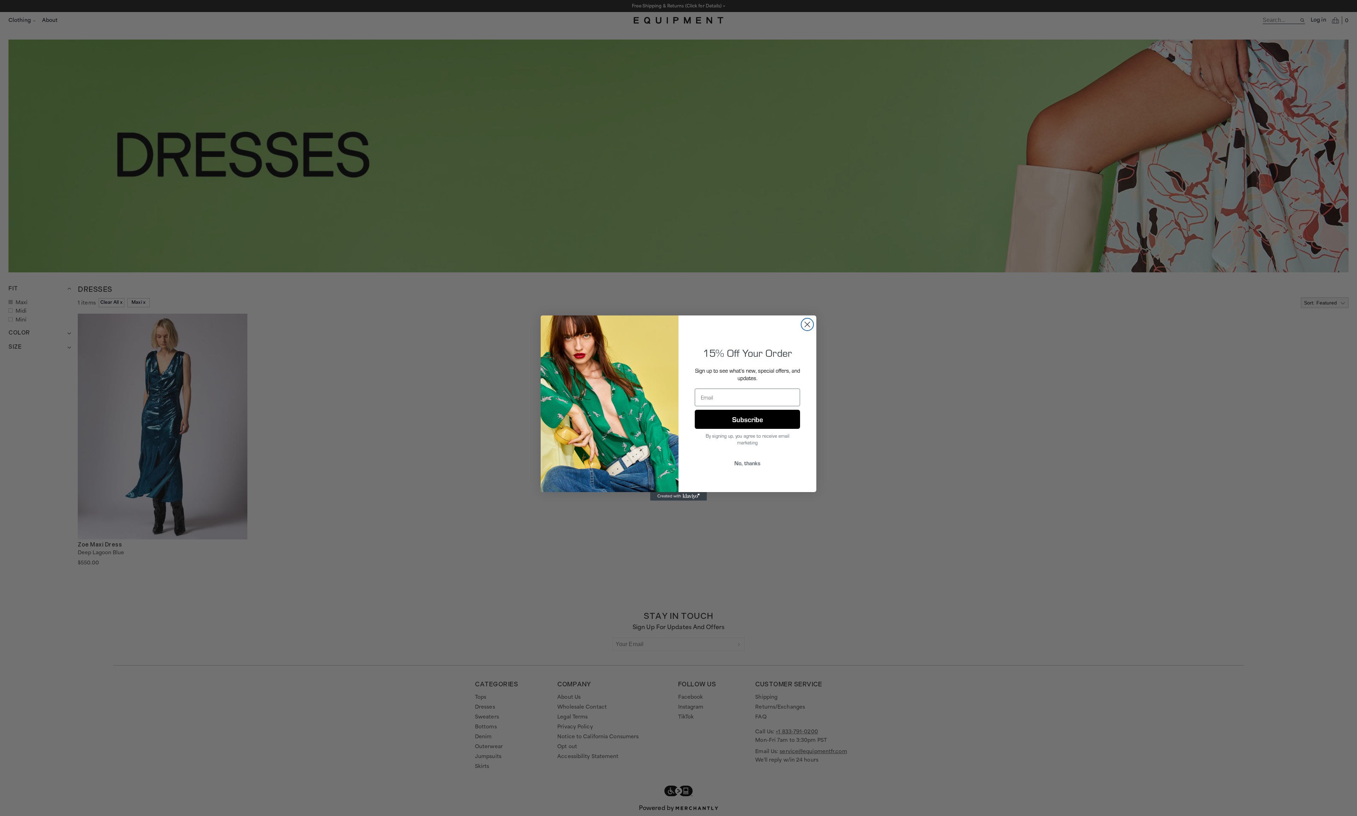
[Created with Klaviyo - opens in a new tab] (678, 496)
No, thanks (747, 463)
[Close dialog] (807, 324)
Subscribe (747, 419)
